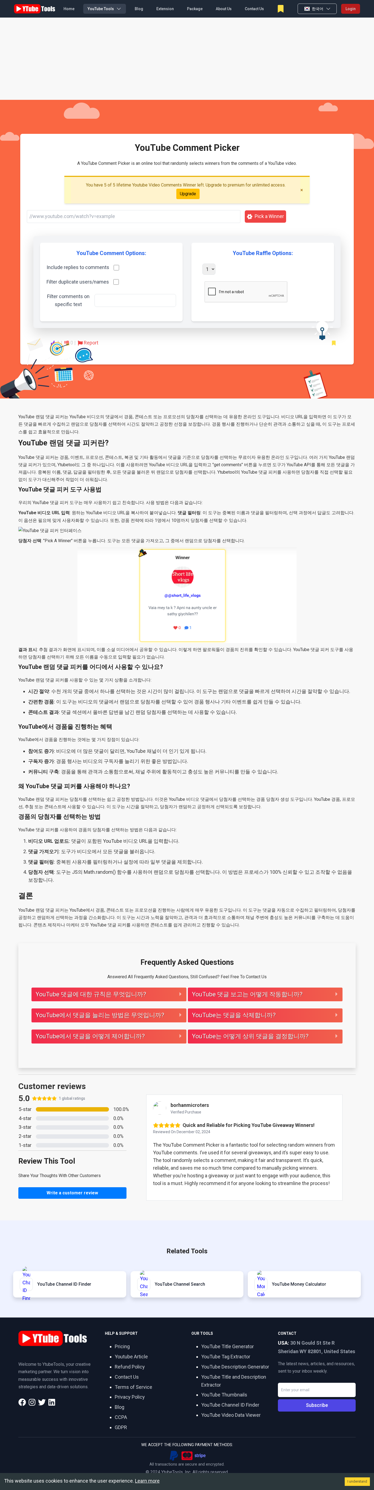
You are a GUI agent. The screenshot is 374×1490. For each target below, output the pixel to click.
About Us (224, 9)
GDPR (121, 1427)
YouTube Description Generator (235, 1367)
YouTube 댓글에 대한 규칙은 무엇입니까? (91, 994)
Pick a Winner (269, 216)
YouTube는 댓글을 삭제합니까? (234, 1015)
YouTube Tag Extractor (225, 1356)
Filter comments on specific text (68, 300)
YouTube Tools (101, 9)
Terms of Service (133, 1387)
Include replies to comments (78, 267)
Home (69, 9)
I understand (357, 1481)
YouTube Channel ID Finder (230, 1405)
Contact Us (254, 9)
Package (195, 9)
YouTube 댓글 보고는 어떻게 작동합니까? (247, 994)
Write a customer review (72, 1192)
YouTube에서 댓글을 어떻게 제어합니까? (90, 1036)
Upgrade (188, 193)
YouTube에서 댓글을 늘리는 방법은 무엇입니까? (100, 1015)
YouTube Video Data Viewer (231, 1415)
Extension (165, 9)
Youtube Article (131, 1356)
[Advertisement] (187, 58)
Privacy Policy (130, 1397)
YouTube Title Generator (227, 1346)
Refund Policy (130, 1367)
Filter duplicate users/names (78, 282)
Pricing (122, 1346)
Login (351, 9)
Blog (139, 9)
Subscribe (317, 1405)
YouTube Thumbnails (224, 1395)
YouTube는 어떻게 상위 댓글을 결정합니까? (250, 1036)
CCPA (121, 1417)
